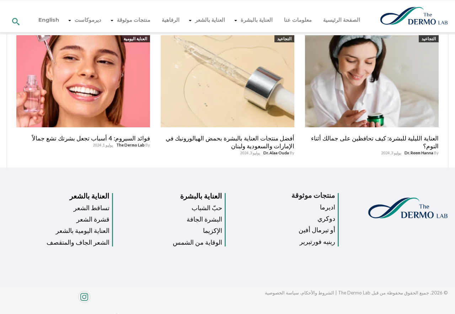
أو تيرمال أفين (317, 230)
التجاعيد (429, 38)
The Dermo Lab (130, 145)
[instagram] (59, 300)
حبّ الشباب (207, 208)
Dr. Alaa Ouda (276, 152)
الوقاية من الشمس (197, 242)
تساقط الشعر (91, 208)
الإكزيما (212, 230)
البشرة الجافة (204, 219)
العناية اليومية (135, 38)
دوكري (326, 218)
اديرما (327, 207)
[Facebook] (115, 311)
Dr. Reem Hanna (419, 152)
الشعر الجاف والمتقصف (78, 242)
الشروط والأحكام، (316, 293)
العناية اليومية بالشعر (82, 230)
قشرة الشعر (92, 219)
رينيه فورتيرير (317, 241)
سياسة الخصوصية (282, 293)
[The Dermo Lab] (414, 16)
